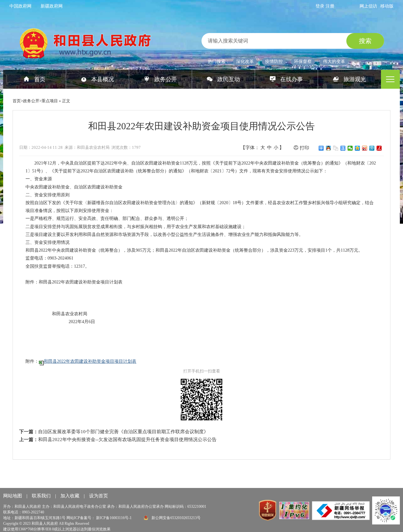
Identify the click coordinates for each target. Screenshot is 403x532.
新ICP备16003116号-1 (114, 518)
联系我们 (42, 495)
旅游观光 (354, 79)
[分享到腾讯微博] (372, 148)
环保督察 (303, 61)
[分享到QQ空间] (357, 148)
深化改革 (245, 61)
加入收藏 (70, 495)
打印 (304, 147)
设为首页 (98, 495)
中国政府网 (20, 6)
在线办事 (291, 79)
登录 (320, 6)
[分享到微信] (350, 148)
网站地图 (13, 495)
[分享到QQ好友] (328, 148)
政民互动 (228, 79)
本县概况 (102, 79)
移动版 (387, 6)
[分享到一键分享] (343, 148)
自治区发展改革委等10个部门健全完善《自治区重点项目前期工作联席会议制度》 (123, 431)
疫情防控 (274, 61)
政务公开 (165, 79)
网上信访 (368, 6)
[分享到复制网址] (335, 148)
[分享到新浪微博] (364, 148)
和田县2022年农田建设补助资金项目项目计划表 (90, 361)
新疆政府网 (52, 6)
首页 (39, 79)
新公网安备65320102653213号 (175, 518)
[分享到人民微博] (379, 148)
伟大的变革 (334, 61)
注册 (330, 6)
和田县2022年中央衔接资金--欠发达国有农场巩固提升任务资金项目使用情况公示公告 (127, 439)
